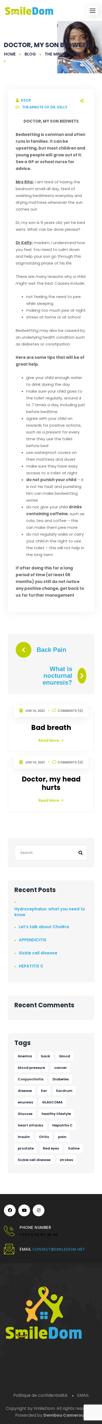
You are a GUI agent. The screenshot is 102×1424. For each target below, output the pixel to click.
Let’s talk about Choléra (44, 927)
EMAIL (83, 1395)
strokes (66, 1159)
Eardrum (64, 1090)
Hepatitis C (62, 1125)
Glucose (25, 1113)
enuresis (25, 1102)
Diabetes (61, 1079)
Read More (48, 740)
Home (10, 54)
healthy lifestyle (56, 1113)
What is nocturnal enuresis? (57, 676)
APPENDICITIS (32, 940)
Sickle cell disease (38, 953)
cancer (60, 1067)
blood (64, 1056)
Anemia (25, 1056)
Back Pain (51, 649)
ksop (26, 100)
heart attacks (30, 1125)
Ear (44, 1090)
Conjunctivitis (30, 1079)
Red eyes (51, 1148)
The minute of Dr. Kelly (69, 54)
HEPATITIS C (31, 966)
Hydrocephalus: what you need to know (49, 911)
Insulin (24, 1136)
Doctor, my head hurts (51, 783)
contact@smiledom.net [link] (58, 1249)
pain (62, 1136)
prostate (26, 1148)
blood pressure (31, 1067)
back (45, 1056)
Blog (30, 54)
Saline (74, 1148)
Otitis (44, 1136)
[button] (92, 10)
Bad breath (51, 727)
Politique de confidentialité (40, 1395)
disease (25, 1090)
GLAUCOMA (52, 1102)
